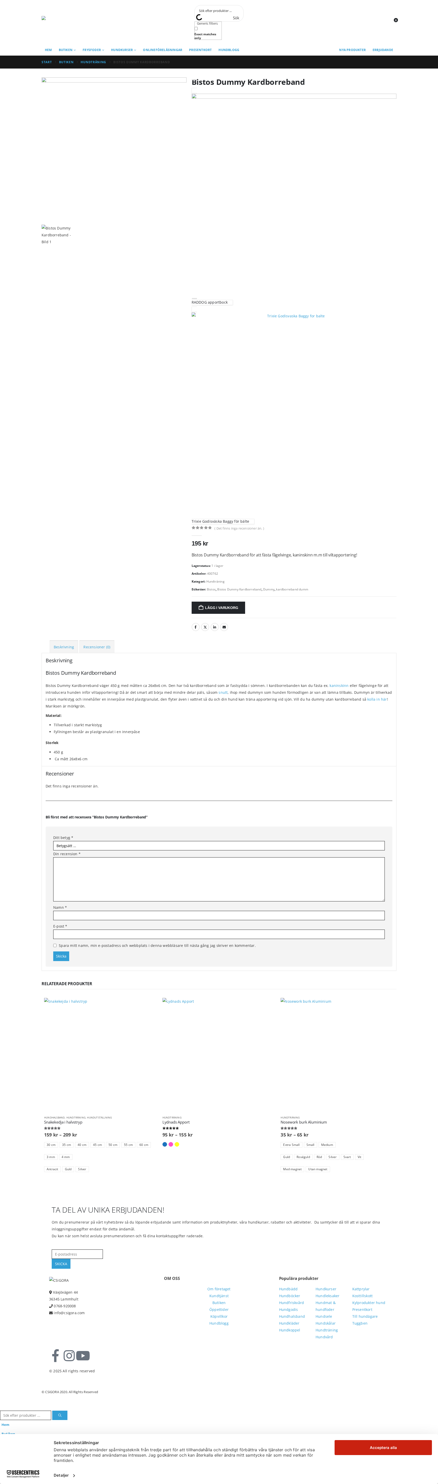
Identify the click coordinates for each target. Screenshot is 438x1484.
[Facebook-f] (55, 1355)
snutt (223, 692)
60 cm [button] (143, 1145)
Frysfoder (92, 50)
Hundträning (215, 581)
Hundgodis (288, 1309)
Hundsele (324, 1316)
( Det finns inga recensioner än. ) (239, 528)
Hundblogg (228, 50)
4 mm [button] (66, 1157)
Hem (48, 50)
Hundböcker (289, 1295)
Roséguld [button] (303, 1157)
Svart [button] (347, 1157)
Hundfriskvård (291, 1302)
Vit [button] (359, 1157)
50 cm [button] (112, 1145)
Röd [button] (319, 1157)
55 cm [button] (128, 1145)
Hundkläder (289, 1323)
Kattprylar (361, 1289)
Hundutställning (99, 1117)
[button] (3, 1407)
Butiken (65, 50)
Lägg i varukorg (221, 608)
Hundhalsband (54, 1117)
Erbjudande (383, 50)
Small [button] (310, 1145)
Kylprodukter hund (368, 1302)
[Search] (59, 1415)
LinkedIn (215, 627)
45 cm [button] (97, 1145)
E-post (60, 926)
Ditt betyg (63, 837)
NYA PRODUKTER (352, 50)
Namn (60, 907)
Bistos (211, 589)
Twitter (205, 627)
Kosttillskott (362, 1295)
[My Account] (381, 22)
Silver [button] (82, 1169)
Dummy (269, 589)
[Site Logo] (64, 22)
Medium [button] (327, 1145)
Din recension (67, 853)
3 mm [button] (51, 1157)
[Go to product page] (100, 1054)
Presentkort (200, 50)
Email (224, 627)
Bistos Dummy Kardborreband (239, 589)
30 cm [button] (51, 1145)
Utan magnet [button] (317, 1169)
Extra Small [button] (291, 1145)
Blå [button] (164, 1144)
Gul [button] (177, 1144)
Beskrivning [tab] (64, 647)
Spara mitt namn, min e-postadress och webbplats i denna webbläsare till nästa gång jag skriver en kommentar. (157, 945)
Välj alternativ (149, 1006)
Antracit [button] (52, 1169)
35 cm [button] (66, 1145)
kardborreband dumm (292, 589)
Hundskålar (326, 1323)
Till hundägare (365, 1316)
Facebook (196, 627)
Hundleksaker (327, 1295)
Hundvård (324, 1336)
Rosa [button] (171, 1144)
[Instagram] (69, 1355)
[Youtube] (83, 1355)
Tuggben (360, 1323)
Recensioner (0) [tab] (96, 647)
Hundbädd (288, 1289)
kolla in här (377, 699)
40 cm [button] (82, 1145)
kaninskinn (339, 685)
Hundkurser (122, 50)
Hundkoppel (289, 1330)
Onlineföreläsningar (162, 50)
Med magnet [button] (292, 1169)
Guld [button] (68, 1169)
